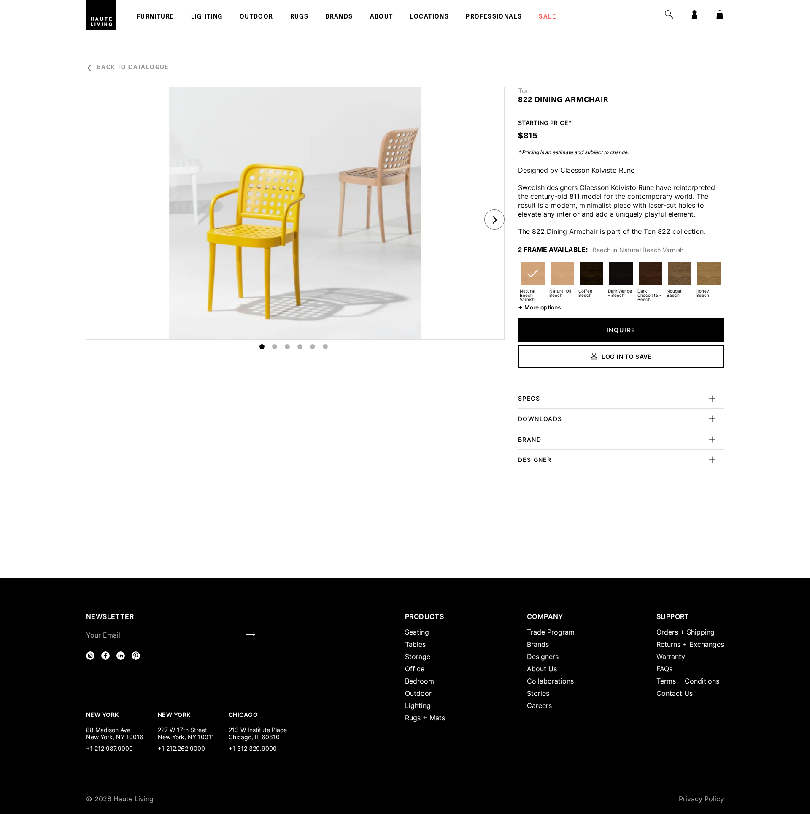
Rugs (299, 17)
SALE (547, 17)
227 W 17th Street (182, 729)
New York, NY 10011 (186, 737)
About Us (542, 669)
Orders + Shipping (685, 632)
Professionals (494, 17)
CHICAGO (243, 714)
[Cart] (719, 14)
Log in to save (627, 356)
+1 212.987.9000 (109, 748)
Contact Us (674, 693)
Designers (543, 656)
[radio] (533, 279)
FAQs (664, 669)
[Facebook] (105, 655)
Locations (429, 17)
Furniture (155, 17)
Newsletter (110, 616)
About (381, 17)
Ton (524, 90)
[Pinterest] (136, 655)
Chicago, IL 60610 (254, 737)
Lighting (207, 17)
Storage (417, 656)
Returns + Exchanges (690, 644)
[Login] (694, 14)
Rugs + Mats (425, 718)
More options (539, 307)
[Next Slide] (494, 219)
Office (414, 669)
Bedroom (419, 681)
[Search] (669, 14)
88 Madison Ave (108, 729)
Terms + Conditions (687, 681)
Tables (415, 644)
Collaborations (550, 681)
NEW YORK (103, 714)
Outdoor (256, 17)
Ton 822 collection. (674, 231)
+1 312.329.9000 (253, 748)
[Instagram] (90, 655)
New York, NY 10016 (114, 737)
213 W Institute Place (258, 729)
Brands (339, 17)
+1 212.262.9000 (181, 748)
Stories (538, 693)
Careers (539, 705)
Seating (417, 632)
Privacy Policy (701, 799)
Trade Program (551, 632)
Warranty (670, 656)
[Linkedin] (120, 655)
